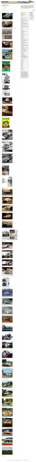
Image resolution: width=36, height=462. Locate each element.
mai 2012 (22, 63)
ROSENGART (22, 52)
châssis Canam (23, 75)
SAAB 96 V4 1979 (22, 54)
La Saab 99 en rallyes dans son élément (24, 39)
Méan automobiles (22, 41)
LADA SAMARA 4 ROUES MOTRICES (24, 23)
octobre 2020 (22, 60)
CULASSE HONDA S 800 (23, 35)
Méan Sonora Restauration (23, 42)
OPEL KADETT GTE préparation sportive (24, 45)
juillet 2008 (22, 69)
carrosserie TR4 (23, 74)
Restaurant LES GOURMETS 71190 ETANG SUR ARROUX (32, 15)
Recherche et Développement (23, 14)
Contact (21, 16)
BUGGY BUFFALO (22, 33)
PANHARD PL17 (22, 46)
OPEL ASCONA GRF (23, 25)
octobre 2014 (22, 61)
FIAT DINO (22, 37)
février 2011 (22, 65)
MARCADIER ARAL (23, 76)
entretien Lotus (26, 75)
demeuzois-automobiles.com (24, 5)
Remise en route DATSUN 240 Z (24, 49)
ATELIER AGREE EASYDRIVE (23, 31)
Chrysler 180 (26, 74)
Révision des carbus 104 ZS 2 (23, 51)
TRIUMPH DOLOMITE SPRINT (24, 57)
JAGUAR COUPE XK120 (23, 38)
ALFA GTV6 (22, 29)
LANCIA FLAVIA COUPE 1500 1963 (24, 40)
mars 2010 (22, 67)
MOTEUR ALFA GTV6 (23, 44)
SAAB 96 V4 (22, 53)
